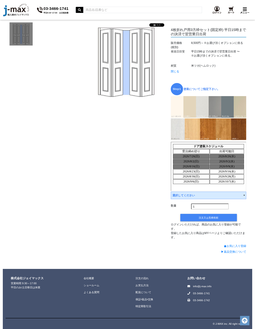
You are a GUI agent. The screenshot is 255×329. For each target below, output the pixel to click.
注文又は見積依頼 (208, 217)
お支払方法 (142, 285)
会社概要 (89, 278)
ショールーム (91, 285)
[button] (217, 10)
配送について (143, 292)
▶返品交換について (233, 251)
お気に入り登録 (236, 245)
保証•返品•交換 (144, 299)
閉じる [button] (175, 71)
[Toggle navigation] (245, 10)
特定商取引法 (143, 306)
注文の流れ (142, 278)
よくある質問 (91, 292)
